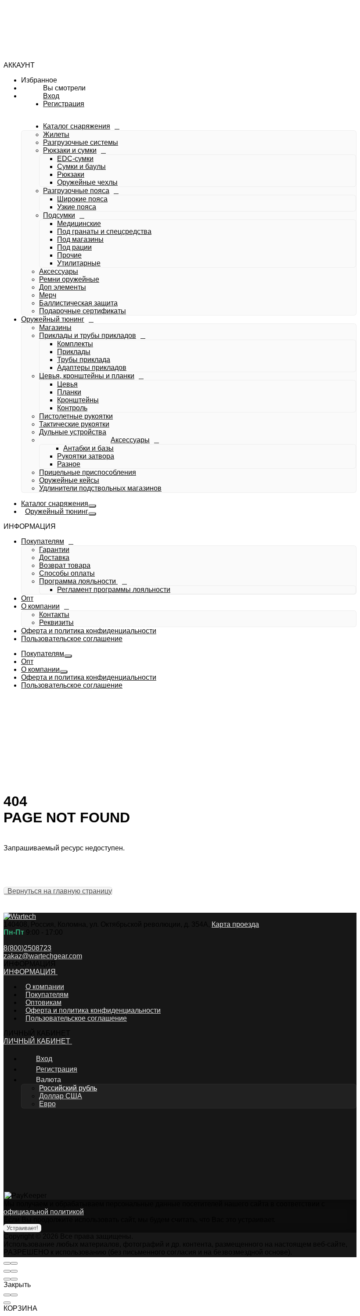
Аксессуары (62, 176)
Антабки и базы (82, 353)
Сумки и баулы (81, 71)
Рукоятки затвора (85, 361)
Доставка (54, 417)
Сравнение (68, 541)
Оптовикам (43, 1002)
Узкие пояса (76, 111)
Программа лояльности (77, 441)
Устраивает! (22, 1228)
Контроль (72, 312)
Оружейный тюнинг (59, 224)
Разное (68, 369)
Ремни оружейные (73, 184)
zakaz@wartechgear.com (43, 956)
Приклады (73, 256)
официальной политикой (44, 1212)
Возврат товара (64, 425)
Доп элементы (66, 192)
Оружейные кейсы (69, 385)
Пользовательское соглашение (71, 638)
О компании (45, 466)
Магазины (55, 232)
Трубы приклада (83, 264)
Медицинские (79, 128)
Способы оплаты (67, 433)
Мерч (51, 200)
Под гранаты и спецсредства (104, 136)
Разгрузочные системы (80, 47)
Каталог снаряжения (57, 31)
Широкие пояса (82, 104)
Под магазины (80, 144)
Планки (69, 297)
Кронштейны (78, 304)
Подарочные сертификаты (86, 215)
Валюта (48, 1079)
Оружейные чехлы (87, 87)
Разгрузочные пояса (76, 95)
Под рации (74, 152)
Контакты (54, 474)
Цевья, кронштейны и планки (86, 280)
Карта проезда (235, 924)
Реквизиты (56, 482)
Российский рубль (68, 1088)
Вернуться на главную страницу (58, 891)
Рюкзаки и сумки (70, 55)
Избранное (68, 530)
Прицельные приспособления (87, 377)
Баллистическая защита (82, 208)
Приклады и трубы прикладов (87, 240)
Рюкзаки (70, 79)
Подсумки (59, 120)
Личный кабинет (38, 1041)
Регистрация (97, 563)
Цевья (67, 289)
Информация (31, 971)
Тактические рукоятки (74, 329)
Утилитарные (79, 168)
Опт (27, 598)
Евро (47, 1104)
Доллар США (60, 1096)
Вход (58, 563)
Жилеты (56, 39)
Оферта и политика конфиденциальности (88, 631)
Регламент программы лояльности (113, 449)
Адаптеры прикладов (91, 272)
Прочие (69, 160)
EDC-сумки (75, 63)
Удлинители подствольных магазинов (100, 393)
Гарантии (54, 409)
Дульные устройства (72, 337)
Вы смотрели (71, 552)
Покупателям (47, 401)
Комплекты (75, 248)
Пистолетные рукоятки (76, 321)
